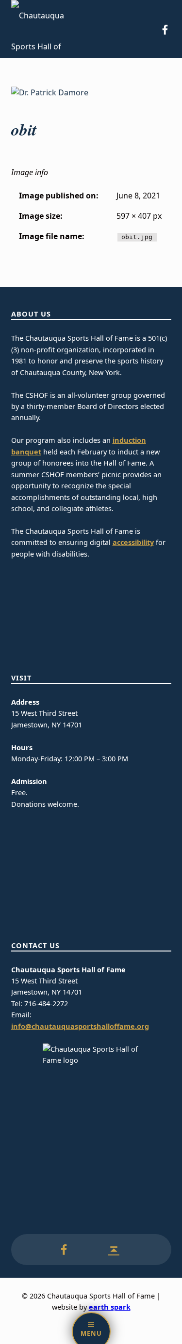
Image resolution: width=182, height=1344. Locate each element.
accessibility (133, 542)
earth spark (110, 1307)
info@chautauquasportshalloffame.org (80, 1026)
